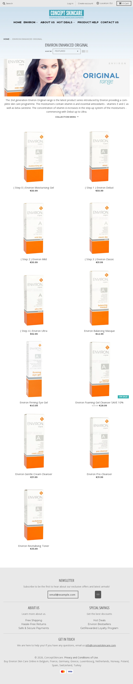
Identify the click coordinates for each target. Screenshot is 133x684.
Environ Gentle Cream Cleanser (33, 474)
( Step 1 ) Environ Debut (99, 187)
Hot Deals (64, 22)
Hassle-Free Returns (33, 624)
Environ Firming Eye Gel (34, 402)
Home (17, 22)
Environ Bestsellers (99, 624)
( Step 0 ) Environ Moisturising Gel (34, 187)
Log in (70, 3)
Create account (85, 3)
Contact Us (110, 22)
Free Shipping (33, 620)
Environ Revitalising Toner (33, 546)
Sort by (48, 51)
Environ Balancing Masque (99, 330)
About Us (48, 22)
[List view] (86, 51)
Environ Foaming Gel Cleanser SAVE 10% (99, 402)
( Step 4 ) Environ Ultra (33, 330)
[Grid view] (83, 51)
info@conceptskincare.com (101, 645)
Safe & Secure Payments (34, 628)
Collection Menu (65, 117)
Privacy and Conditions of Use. (81, 657)
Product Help (88, 22)
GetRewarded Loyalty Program (99, 628)
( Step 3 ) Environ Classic (99, 259)
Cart (125, 3)
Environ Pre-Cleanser (99, 474)
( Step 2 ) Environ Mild (34, 259)
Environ (29, 22)
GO (98, 594)
